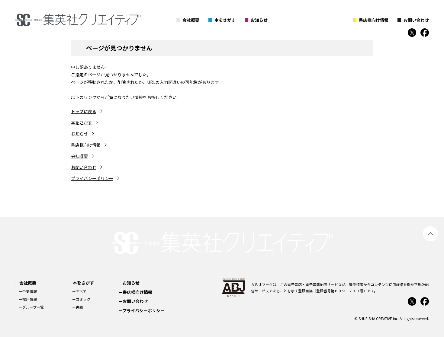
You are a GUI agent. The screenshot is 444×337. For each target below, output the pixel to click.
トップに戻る (83, 111)
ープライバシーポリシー (141, 310)
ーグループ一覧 (31, 307)
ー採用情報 (28, 299)
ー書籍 (77, 307)
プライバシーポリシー (92, 178)
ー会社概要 (25, 283)
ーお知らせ (129, 283)
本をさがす (225, 20)
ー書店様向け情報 (135, 292)
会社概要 (190, 20)
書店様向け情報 (373, 20)
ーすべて (79, 291)
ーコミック (81, 299)
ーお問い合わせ (133, 301)
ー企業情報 (28, 291)
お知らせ (259, 20)
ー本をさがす (81, 283)
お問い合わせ (416, 20)
